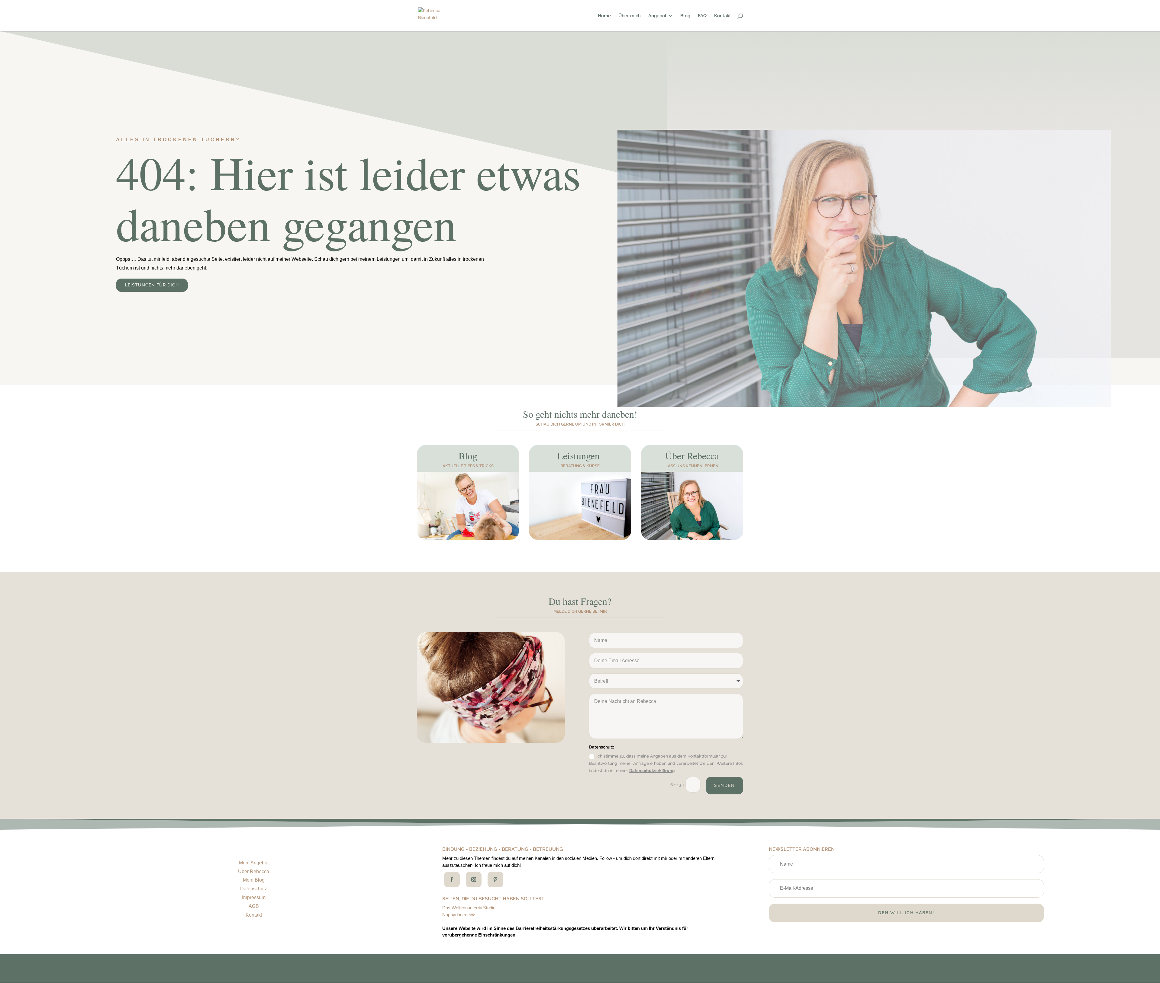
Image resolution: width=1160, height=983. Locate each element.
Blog (685, 16)
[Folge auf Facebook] (452, 879)
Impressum (254, 897)
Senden (724, 785)
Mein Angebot (254, 862)
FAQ (702, 16)
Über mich (629, 16)
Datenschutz (253, 888)
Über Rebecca (253, 871)
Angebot (657, 16)
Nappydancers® (458, 914)
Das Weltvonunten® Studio (468, 907)
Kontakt (722, 16)
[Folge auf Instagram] (474, 879)
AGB (254, 906)
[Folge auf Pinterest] (495, 879)
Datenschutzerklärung (652, 770)
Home (604, 16)
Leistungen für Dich (152, 284)
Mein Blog (254, 879)
